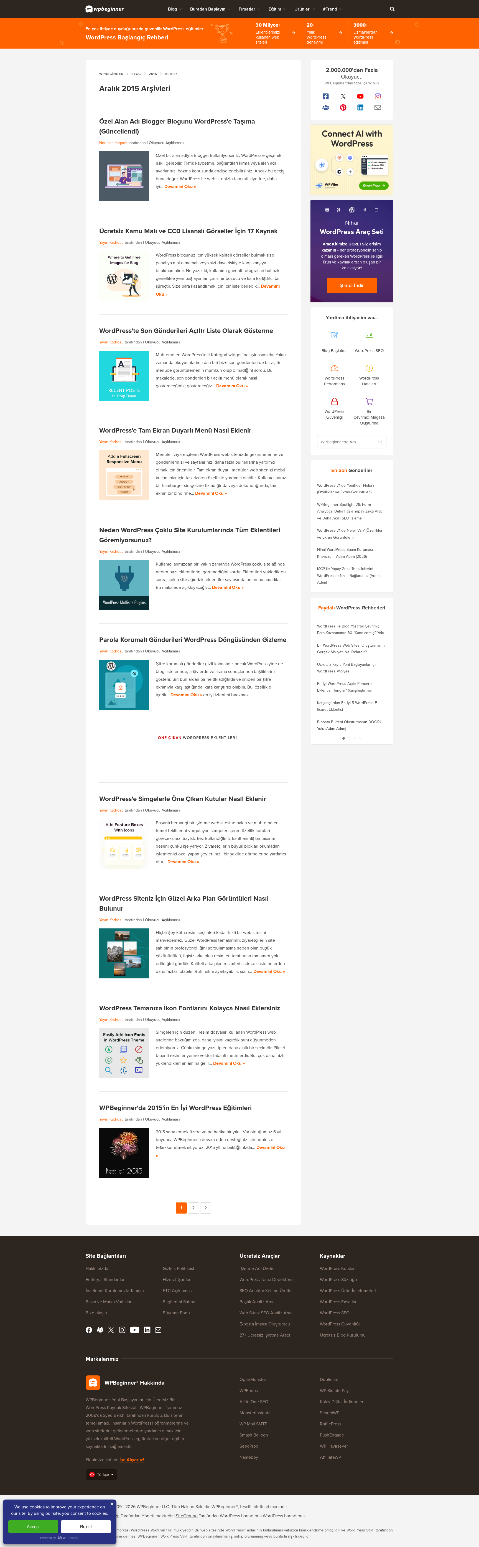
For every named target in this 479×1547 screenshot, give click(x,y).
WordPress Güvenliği (340, 1324)
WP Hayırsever (334, 1446)
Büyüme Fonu (176, 1313)
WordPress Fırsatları (339, 1302)
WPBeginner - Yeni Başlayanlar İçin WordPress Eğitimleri (104, 8)
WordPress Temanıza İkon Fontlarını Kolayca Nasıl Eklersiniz (189, 1008)
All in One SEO (254, 1401)
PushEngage (332, 1435)
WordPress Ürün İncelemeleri (348, 1290)
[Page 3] (354, 738)
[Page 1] (343, 738)
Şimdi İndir (352, 285)
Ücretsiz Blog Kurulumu (343, 1335)
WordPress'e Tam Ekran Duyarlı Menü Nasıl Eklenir (175, 430)
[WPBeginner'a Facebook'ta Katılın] (326, 96)
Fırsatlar (247, 9)
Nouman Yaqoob (113, 142)
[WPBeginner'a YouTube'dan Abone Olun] (360, 96)
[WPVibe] (351, 160)
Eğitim (275, 9)
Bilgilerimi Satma (179, 1302)
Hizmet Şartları (177, 1279)
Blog (172, 9)
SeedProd (249, 1446)
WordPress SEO (335, 1313)
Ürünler (302, 9)
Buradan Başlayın (207, 9)
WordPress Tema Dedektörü (266, 1279)
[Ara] (392, 8)
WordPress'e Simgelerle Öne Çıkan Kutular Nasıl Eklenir (182, 798)
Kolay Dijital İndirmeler (341, 1401)
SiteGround (187, 1516)
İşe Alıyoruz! (131, 1459)
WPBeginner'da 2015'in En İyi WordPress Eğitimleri (175, 1107)
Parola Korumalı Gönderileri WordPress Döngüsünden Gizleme (192, 639)
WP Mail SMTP (253, 1424)
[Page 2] (349, 738)
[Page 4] (360, 738)
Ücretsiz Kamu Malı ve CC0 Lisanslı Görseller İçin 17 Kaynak (188, 231)
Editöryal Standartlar (105, 1279)
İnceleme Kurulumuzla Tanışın (115, 1290)
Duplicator (330, 1379)
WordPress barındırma (284, 1516)
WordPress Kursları (338, 1268)
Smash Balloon (254, 1435)
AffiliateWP (330, 1457)
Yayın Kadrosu (111, 242)
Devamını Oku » (180, 186)
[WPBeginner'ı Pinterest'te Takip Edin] (343, 107)
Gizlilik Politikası (178, 1268)
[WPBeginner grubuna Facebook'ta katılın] (326, 107)
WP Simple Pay (334, 1390)
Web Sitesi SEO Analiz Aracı (267, 1313)
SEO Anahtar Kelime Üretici (266, 1290)
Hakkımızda (97, 1268)
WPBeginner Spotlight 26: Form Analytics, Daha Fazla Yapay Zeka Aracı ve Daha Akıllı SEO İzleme (350, 511)
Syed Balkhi (114, 1415)
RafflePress (330, 1424)
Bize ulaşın (96, 1313)
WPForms (249, 1390)
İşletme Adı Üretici (258, 1268)
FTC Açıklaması (178, 1290)
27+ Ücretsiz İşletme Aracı (265, 1335)
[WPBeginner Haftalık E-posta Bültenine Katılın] (378, 107)
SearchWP (329, 1413)
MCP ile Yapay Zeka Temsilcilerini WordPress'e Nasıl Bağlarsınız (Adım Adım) (348, 575)
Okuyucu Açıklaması (166, 142)
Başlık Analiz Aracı (258, 1302)
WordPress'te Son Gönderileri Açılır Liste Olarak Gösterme (186, 330)
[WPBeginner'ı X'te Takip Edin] (343, 96)
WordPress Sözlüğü (338, 1279)
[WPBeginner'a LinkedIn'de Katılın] (360, 107)
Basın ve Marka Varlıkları (109, 1302)
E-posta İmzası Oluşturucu (265, 1324)
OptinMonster (253, 1379)
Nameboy (249, 1457)
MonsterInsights (255, 1413)
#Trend (330, 9)
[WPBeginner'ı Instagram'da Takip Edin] (378, 96)
